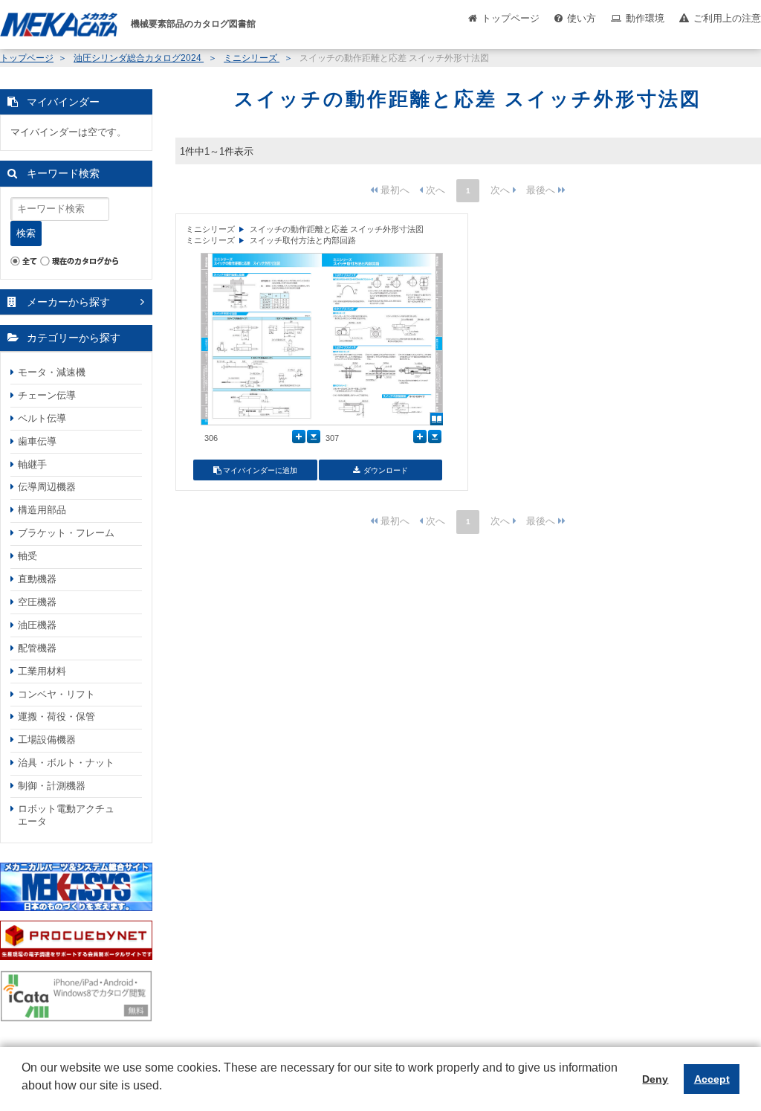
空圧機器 (37, 602)
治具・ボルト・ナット (66, 762)
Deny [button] (655, 1079)
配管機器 (37, 648)
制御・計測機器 (51, 785)
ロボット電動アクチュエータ (66, 815)
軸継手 (32, 464)
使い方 (581, 18)
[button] (24, 1097)
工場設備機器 (47, 739)
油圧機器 (37, 625)
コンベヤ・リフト (56, 694)
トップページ (511, 18)
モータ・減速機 (51, 372)
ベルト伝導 (42, 418)
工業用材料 (42, 671)
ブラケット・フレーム (66, 532)
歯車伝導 (37, 441)
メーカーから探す (68, 302)
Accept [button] (712, 1079)
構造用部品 (42, 509)
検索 (26, 233)
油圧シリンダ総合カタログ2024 (139, 58)
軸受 (27, 555)
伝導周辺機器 (47, 486)
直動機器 (37, 579)
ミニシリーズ (251, 58)
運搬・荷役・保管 (56, 716)
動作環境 (645, 18)
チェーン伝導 (47, 395)
